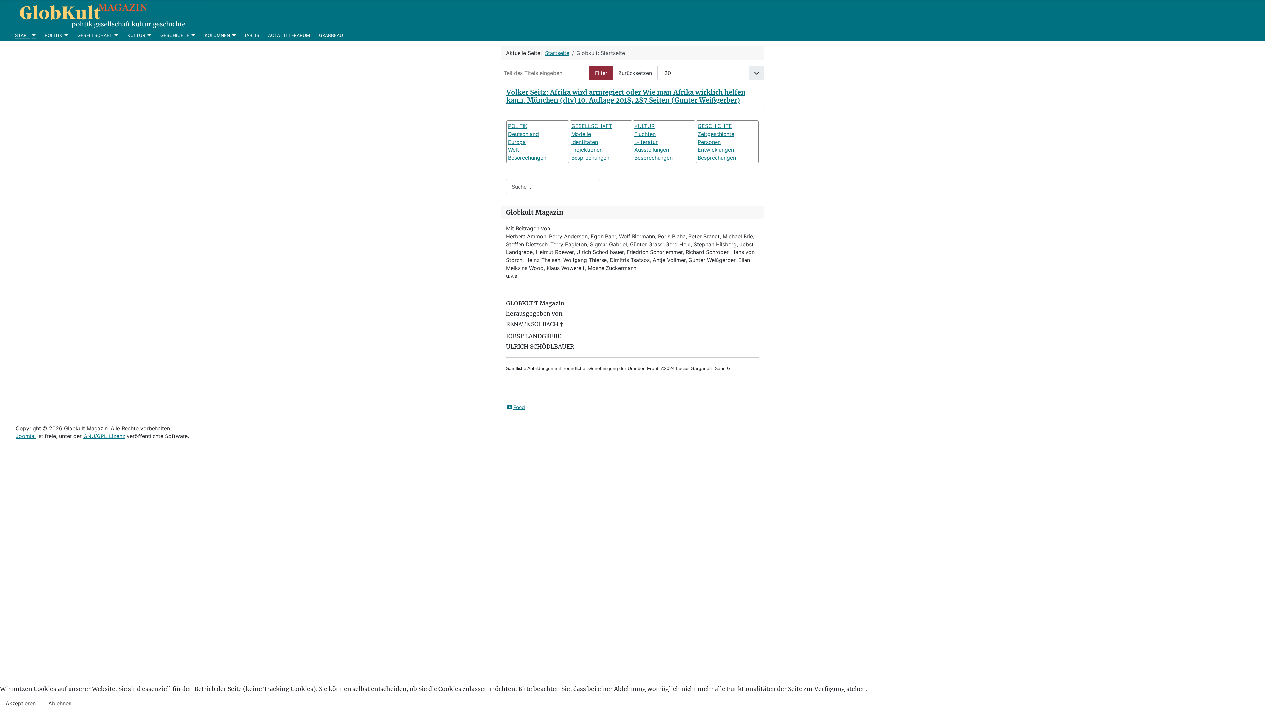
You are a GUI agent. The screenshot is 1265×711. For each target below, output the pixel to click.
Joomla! (26, 436)
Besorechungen (527, 157)
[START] (33, 35)
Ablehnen (59, 703)
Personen (709, 142)
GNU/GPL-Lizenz (104, 436)
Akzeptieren (21, 703)
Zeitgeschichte (716, 134)
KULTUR (136, 35)
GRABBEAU (331, 35)
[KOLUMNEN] (233, 35)
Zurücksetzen (635, 73)
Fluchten (645, 134)
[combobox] (553, 186)
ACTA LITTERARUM (289, 35)
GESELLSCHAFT (94, 35)
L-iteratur (646, 142)
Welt (513, 149)
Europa (517, 142)
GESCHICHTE (174, 35)
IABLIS (252, 35)
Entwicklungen (716, 149)
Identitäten (584, 142)
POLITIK (53, 35)
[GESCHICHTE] (192, 35)
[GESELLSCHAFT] (115, 35)
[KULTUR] (148, 35)
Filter (601, 73)
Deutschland (523, 134)
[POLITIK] (65, 35)
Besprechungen (590, 157)
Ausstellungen (651, 149)
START (22, 35)
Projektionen (587, 149)
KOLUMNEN (217, 35)
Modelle (581, 134)
